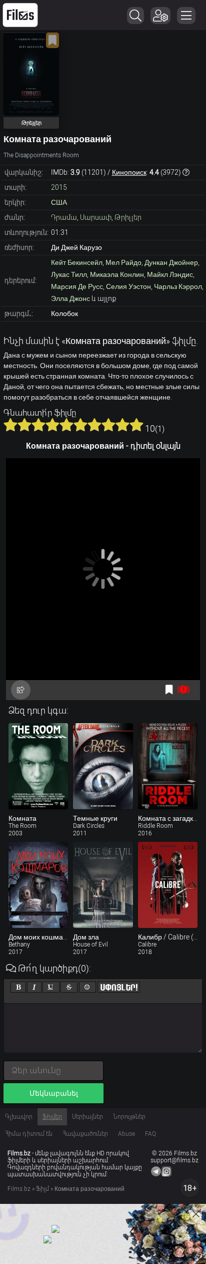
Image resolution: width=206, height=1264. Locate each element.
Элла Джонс (70, 298)
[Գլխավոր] (20, 15)
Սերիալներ (87, 1116)
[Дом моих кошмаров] (38, 885)
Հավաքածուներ (85, 1133)
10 (137, 425)
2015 (59, 187)
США (59, 202)
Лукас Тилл (69, 274)
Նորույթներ (129, 1116)
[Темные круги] (102, 766)
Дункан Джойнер (171, 262)
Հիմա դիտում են (28, 1133)
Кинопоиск (129, 172)
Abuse (126, 1133)
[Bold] (18, 987)
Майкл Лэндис (170, 274)
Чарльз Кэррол (178, 286)
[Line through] (69, 987)
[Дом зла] (102, 885)
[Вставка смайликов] (87, 987)
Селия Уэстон (128, 286)
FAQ (150, 1133)
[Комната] (38, 766)
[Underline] (51, 987)
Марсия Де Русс (77, 286)
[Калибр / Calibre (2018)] (168, 885)
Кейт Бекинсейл (76, 262)
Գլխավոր (18, 1116)
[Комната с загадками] (168, 766)
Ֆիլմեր (52, 1116)
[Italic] (34, 987)
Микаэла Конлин (117, 274)
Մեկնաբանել (54, 1093)
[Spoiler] (119, 987)
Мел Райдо (124, 262)
